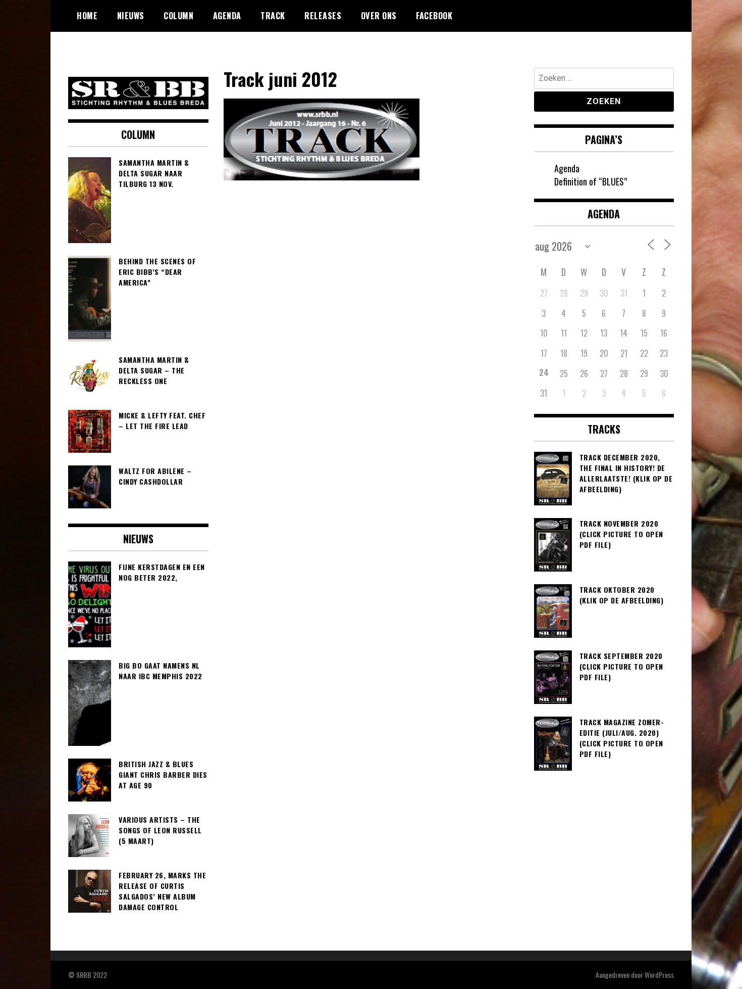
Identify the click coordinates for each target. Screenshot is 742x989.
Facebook (434, 16)
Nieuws (130, 16)
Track (272, 16)
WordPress (659, 974)
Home (87, 16)
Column (178, 16)
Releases (322, 16)
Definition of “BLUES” (590, 181)
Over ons (379, 16)
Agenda (227, 16)
